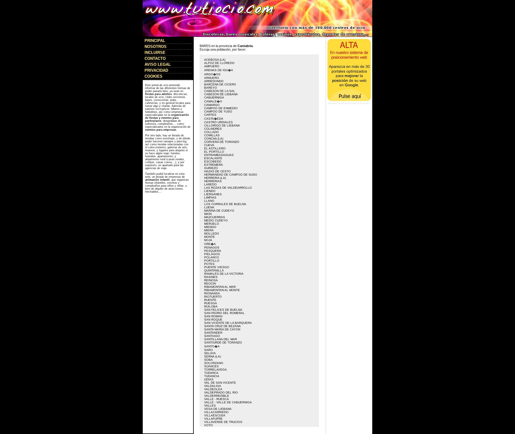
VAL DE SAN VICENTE (220, 382)
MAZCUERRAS (214, 217)
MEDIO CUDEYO (216, 220)
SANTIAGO (212, 336)
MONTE (209, 236)
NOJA (208, 240)
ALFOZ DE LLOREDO (219, 63)
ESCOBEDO (212, 161)
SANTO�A (212, 346)
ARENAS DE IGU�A (218, 70)
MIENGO (210, 227)
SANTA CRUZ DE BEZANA (222, 326)
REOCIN (210, 283)
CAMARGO (212, 105)
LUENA (209, 207)
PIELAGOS (212, 254)
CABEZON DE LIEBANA (221, 94)
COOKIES (153, 76)
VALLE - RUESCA (216, 399)
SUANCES (211, 366)
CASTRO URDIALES (218, 122)
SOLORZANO (213, 363)
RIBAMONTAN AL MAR (220, 286)
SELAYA (210, 353)
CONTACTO (155, 58)
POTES (209, 264)
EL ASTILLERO (215, 148)
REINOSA (211, 280)
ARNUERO (211, 77)
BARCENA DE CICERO (220, 84)
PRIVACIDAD (156, 70)
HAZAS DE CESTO (217, 171)
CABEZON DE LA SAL (219, 91)
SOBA (208, 359)
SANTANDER (213, 332)
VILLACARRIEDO (216, 412)
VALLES (210, 405)
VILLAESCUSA (214, 415)
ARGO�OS (212, 74)
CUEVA (209, 145)
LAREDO (210, 184)
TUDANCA (211, 372)
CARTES (210, 114)
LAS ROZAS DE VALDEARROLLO (228, 187)
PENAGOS (211, 247)
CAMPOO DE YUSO (218, 111)
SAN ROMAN (213, 316)
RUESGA (210, 303)
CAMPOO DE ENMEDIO (221, 108)
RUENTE (210, 300)
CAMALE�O (213, 101)
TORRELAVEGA (215, 369)
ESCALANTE (213, 158)
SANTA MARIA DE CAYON (222, 329)
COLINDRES (213, 128)
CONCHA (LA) (213, 138)
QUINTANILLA (214, 270)
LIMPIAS (210, 197)
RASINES (211, 277)
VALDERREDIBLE (216, 395)
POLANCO (211, 257)
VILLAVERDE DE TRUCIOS (223, 422)
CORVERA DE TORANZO (221, 141)
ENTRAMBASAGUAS (219, 155)
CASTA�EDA (213, 118)
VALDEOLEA (213, 389)
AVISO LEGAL (158, 64)
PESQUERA (212, 250)
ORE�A (210, 244)
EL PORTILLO (214, 151)
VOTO (208, 425)
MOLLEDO (211, 233)
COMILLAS (212, 135)
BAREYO (210, 87)
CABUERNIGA (214, 97)
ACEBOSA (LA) (214, 59)
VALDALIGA (212, 386)
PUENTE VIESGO (216, 267)
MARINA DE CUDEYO (219, 210)
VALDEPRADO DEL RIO (221, 392)
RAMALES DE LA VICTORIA (223, 273)
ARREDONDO (214, 81)
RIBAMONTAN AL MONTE (222, 290)
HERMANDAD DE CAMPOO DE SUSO (230, 174)
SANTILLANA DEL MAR (220, 339)
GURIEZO (211, 168)
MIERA (209, 230)
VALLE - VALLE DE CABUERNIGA (228, 402)
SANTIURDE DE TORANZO (223, 342)
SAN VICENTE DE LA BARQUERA (228, 322)
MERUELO (211, 223)
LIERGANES (213, 194)
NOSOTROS (156, 46)
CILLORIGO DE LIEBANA (222, 125)
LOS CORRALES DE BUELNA (225, 204)
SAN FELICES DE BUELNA (223, 309)
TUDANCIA (211, 376)
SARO (208, 350)
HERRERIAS (213, 181)
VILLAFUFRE (213, 418)
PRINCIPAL (155, 40)
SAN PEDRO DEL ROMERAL (224, 313)
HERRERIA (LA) (215, 177)
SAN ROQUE (213, 319)
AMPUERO (211, 66)
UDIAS (208, 379)
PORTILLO (211, 260)
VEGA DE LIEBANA (218, 408)
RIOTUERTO (213, 296)
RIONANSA (212, 293)
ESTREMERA (213, 164)
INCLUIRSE (155, 52)
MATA (208, 214)
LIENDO (209, 191)
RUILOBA (211, 306)
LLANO (209, 200)
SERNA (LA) (212, 356)
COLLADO (211, 132)
